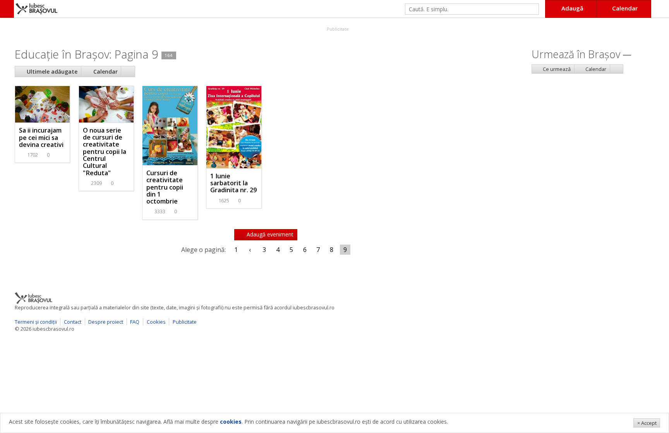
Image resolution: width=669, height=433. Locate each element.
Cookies (156, 321)
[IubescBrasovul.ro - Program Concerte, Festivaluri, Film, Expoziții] (7, 9)
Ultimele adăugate (51, 71)
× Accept (647, 422)
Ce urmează (556, 69)
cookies (231, 421)
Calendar (105, 71)
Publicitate (337, 29)
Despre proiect (105, 321)
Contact (72, 321)
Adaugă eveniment (269, 234)
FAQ (134, 321)
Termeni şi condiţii (36, 321)
